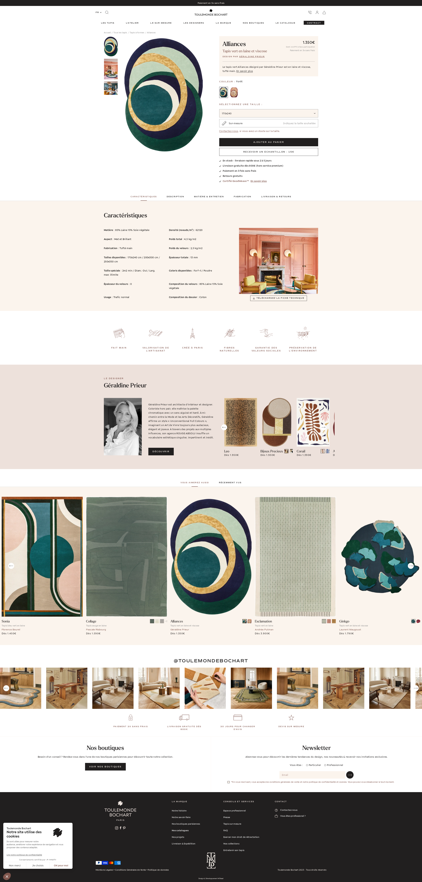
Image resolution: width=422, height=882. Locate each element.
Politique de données (158, 870)
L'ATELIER (132, 23)
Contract (314, 23)
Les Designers (193, 23)
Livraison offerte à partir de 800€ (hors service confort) (211, 3)
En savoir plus (259, 180)
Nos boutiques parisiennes (186, 823)
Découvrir (161, 451)
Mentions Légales (104, 870)
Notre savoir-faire (181, 817)
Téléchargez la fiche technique (280, 298)
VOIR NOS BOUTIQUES (105, 767)
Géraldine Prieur (252, 57)
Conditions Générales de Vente (130, 870)
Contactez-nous (228, 131)
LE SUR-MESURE (161, 23)
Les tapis (107, 23)
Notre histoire (179, 810)
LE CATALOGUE (285, 23)
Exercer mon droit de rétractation (241, 837)
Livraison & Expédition (183, 843)
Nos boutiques (253, 23)
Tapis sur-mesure (232, 823)
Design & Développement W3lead (211, 878)
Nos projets (178, 837)
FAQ (225, 830)
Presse (226, 817)
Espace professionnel (234, 810)
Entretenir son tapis (233, 850)
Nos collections (231, 843)
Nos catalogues (180, 830)
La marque (223, 23)
